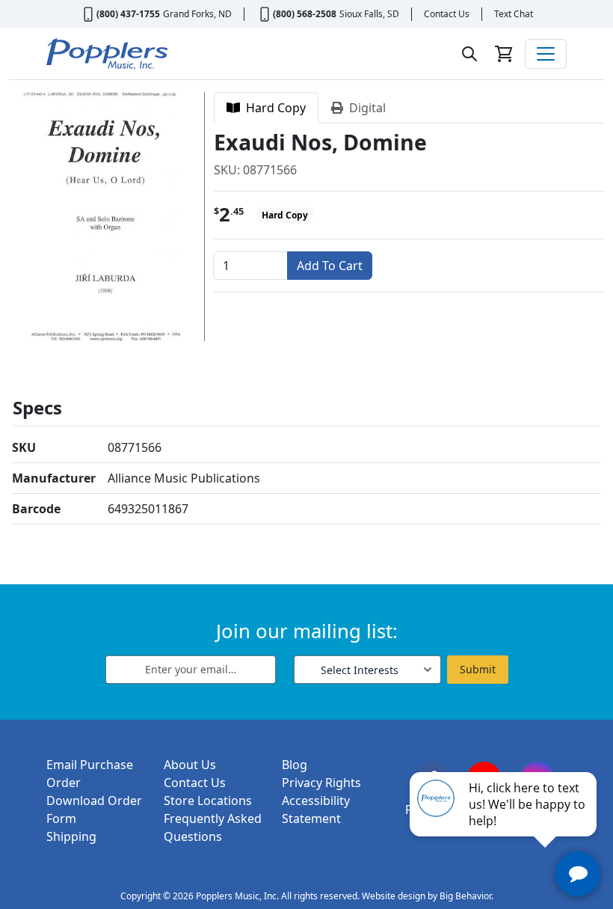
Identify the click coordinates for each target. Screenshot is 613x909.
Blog (294, 764)
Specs (37, 407)
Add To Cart (330, 265)
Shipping (71, 836)
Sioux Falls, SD (369, 13)
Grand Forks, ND (197, 13)
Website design (393, 896)
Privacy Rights (321, 782)
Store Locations (208, 800)
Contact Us (446, 13)
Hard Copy (273, 108)
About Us (190, 764)
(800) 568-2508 (304, 13)
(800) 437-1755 (128, 13)
